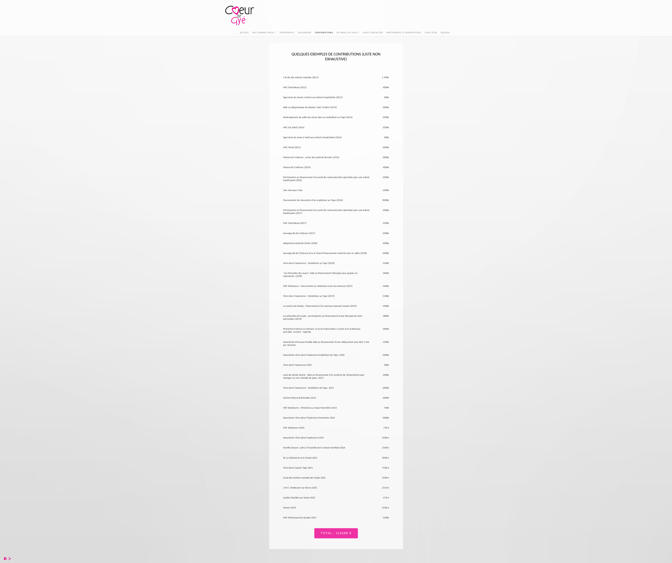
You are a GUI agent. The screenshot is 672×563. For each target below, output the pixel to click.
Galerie (445, 33)
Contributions (324, 33)
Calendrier (305, 33)
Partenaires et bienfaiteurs (403, 33)
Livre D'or (431, 33)
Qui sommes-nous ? (264, 33)
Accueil (244, 33)
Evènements (287, 33)
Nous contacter (373, 33)
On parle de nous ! (348, 33)
